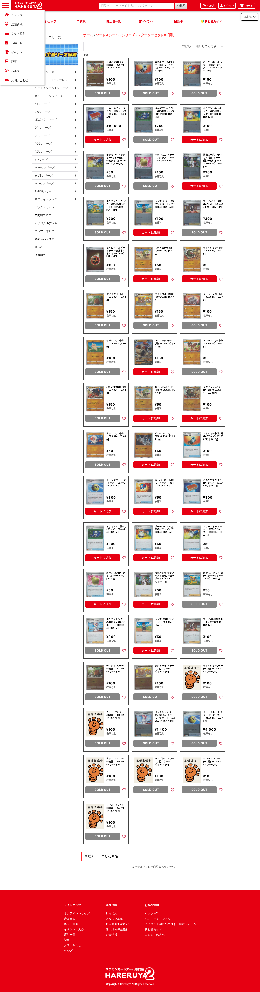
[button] (249, 16)
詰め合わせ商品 (44, 239)
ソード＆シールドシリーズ (115, 35)
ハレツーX (151, 913)
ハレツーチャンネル (157, 918)
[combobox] (136, 6)
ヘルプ (15, 71)
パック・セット (44, 207)
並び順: (187, 46)
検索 (182, 5)
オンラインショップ (77, 913)
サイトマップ (72, 905)
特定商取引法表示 (117, 924)
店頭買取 (17, 24)
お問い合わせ (19, 80)
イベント (17, 52)
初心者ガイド (153, 929)
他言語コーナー (44, 255)
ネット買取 (18, 33)
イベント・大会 (74, 929)
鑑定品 (39, 247)
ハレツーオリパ (44, 231)
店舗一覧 (17, 43)
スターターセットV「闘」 (157, 35)
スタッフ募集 (114, 918)
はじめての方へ (155, 934)
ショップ (17, 15)
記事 (14, 61)
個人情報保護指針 (117, 929)
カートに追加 (102, 139)
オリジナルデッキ (46, 223)
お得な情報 (152, 905)
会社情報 (111, 905)
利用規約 (111, 913)
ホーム (88, 35)
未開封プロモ (43, 215)
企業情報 (111, 934)
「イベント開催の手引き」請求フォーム (170, 924)
